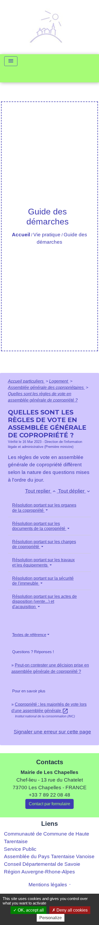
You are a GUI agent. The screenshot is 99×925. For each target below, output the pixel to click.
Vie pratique (46, 234)
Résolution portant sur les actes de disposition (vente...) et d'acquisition (44, 601)
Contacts (49, 762)
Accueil (21, 234)
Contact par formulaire (49, 804)
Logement (59, 381)
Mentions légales (48, 884)
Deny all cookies (71, 910)
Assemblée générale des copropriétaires (46, 387)
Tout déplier (74, 491)
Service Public (20, 849)
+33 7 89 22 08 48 (49, 795)
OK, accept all (30, 910)
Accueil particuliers (26, 381)
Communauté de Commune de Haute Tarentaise (46, 837)
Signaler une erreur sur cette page (52, 731)
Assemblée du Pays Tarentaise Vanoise (49, 856)
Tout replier (41, 491)
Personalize (50, 918)
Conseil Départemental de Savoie (42, 864)
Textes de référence (29, 634)
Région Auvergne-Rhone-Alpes (39, 871)
